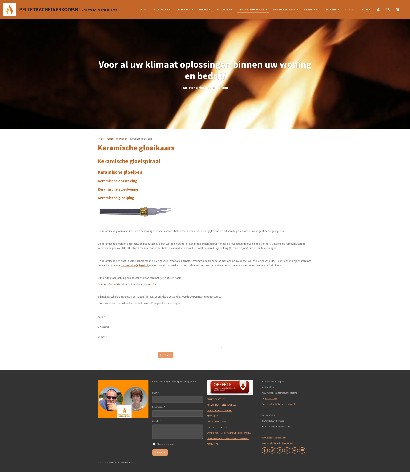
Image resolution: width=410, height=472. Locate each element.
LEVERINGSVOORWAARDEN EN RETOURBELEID (228, 438)
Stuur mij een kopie (166, 443)
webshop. (153, 284)
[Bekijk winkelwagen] (397, 9)
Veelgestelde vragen (117, 138)
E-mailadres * (104, 326)
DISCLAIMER (212, 444)
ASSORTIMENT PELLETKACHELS (221, 404)
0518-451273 (271, 398)
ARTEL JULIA (212, 416)
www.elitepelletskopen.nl (274, 437)
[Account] (378, 9)
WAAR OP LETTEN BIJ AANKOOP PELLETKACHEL (229, 432)
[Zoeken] (388, 9)
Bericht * (102, 336)
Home (101, 138)
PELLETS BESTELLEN (216, 399)
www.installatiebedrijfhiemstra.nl (277, 443)
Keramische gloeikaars (141, 138)
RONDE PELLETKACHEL (217, 421)
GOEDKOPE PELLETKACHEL (219, 410)
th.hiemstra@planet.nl (135, 265)
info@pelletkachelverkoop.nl (281, 404)
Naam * (101, 316)
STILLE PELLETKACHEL (217, 427)
